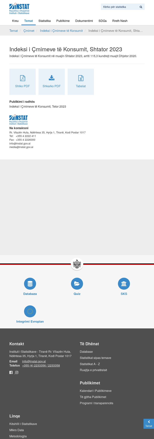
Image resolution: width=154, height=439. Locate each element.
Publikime (63, 21)
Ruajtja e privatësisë (93, 370)
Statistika (44, 21)
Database (86, 351)
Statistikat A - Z (90, 364)
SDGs (103, 21)
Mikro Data (16, 430)
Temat (28, 21)
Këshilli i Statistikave (23, 424)
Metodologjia (18, 436)
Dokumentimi (84, 21)
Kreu (15, 21)
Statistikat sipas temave (95, 358)
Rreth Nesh (120, 21)
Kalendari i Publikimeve (96, 390)
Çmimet (28, 30)
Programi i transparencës (96, 403)
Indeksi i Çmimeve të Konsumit (61, 30)
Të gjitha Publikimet (93, 397)
